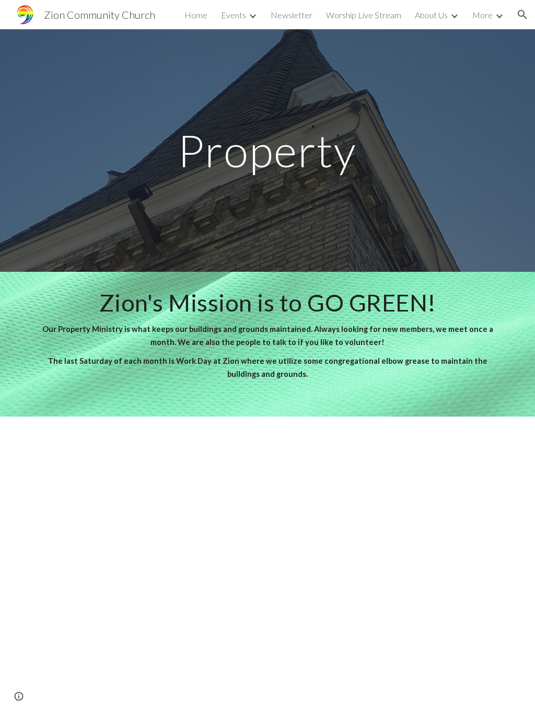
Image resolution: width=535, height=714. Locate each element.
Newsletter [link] (291, 15)
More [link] (482, 15)
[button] (522, 14)
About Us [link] (431, 15)
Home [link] (195, 15)
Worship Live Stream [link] (363, 15)
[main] (267, 150)
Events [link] (233, 15)
